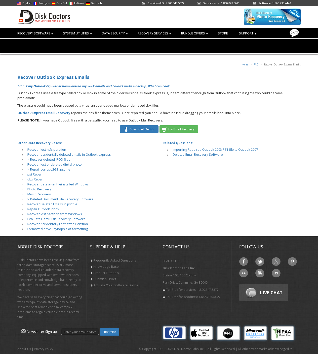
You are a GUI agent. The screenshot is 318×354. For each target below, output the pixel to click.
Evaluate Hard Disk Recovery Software (56, 219)
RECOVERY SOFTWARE (35, 33)
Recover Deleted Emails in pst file (52, 204)
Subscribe (110, 332)
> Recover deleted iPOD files (48, 159)
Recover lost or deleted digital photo (54, 164)
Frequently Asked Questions (114, 260)
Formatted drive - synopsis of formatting (57, 229)
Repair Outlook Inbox (43, 209)
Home (244, 64)
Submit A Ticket (104, 279)
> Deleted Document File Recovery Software (60, 199)
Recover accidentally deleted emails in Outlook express (69, 154)
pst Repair (35, 174)
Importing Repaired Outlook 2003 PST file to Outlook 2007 (215, 149)
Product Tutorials (106, 272)
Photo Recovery (39, 189)
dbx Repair (35, 179)
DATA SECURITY (115, 33)
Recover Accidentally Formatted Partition (57, 224)
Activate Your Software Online (115, 285)
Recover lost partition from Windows (54, 214)
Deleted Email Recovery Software (198, 154)
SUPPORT (247, 33)
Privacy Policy (43, 349)
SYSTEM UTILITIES (77, 33)
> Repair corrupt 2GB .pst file (48, 169)
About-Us (24, 349)
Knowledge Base (106, 266)
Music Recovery (39, 194)
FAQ (256, 64)
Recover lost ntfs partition (46, 149)
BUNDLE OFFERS (194, 33)
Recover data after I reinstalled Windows (58, 184)
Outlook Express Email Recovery (43, 113)
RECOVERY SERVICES (154, 33)
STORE (223, 33)
